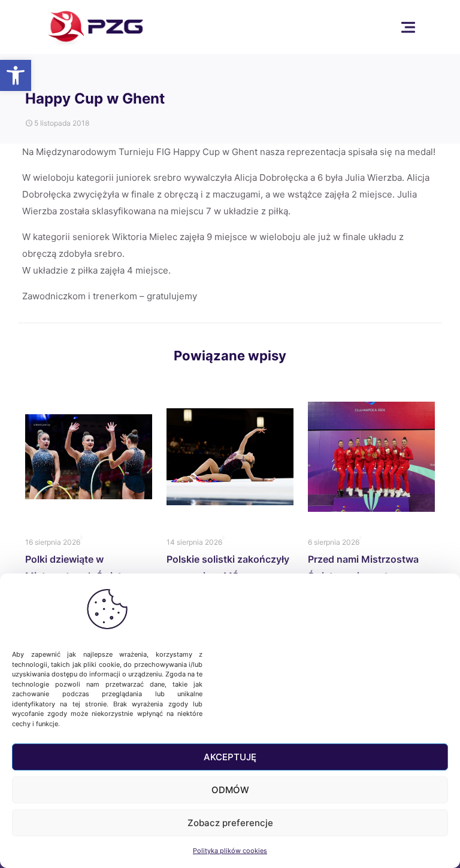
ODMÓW (230, 790)
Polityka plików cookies (230, 850)
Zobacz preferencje (230, 822)
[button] (15, 75)
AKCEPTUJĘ (230, 757)
